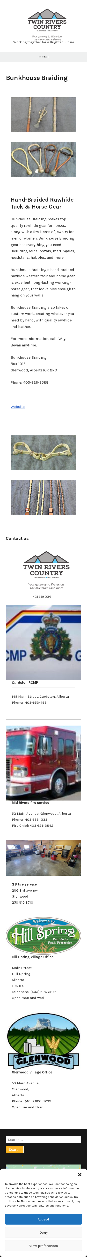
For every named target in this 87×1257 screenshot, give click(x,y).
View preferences (43, 1246)
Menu (43, 57)
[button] (79, 1174)
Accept (43, 1219)
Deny (43, 1232)
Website (18, 406)
